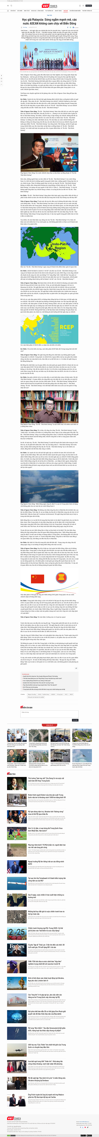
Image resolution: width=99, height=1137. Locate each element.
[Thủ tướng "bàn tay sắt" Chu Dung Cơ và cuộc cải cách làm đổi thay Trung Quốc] (17, 783)
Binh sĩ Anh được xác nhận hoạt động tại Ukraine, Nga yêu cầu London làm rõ (46, 979)
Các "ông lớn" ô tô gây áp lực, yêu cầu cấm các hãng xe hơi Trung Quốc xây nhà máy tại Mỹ (45, 996)
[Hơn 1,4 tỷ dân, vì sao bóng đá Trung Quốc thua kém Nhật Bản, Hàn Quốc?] (17, 833)
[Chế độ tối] (83, 6)
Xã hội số (13, 10)
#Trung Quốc (60, 694)
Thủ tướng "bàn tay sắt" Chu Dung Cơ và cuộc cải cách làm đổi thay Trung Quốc (46, 779)
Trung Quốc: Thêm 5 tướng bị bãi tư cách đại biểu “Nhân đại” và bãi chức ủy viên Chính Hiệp (16, 765)
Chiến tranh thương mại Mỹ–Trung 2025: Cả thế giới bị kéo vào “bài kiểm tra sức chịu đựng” (45, 929)
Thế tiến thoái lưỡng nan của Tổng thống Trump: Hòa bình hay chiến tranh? (42, 678)
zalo (82, 1127)
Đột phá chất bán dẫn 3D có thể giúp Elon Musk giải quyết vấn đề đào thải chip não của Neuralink (47, 1012)
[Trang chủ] (8, 10)
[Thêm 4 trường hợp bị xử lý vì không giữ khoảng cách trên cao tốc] (60, 755)
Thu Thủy (25, 27)
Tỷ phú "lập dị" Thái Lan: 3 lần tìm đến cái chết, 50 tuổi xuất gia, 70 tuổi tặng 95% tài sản (46, 946)
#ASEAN (53, 694)
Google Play (89, 1135)
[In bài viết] (70, 27)
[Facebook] (67, 27)
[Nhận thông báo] (80, 6)
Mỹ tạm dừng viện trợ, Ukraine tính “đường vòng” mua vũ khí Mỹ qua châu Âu (46, 812)
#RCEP (71, 694)
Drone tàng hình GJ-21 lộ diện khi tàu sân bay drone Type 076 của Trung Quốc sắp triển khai (82, 765)
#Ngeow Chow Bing (32, 694)
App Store (83, 1135)
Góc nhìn (19, 10)
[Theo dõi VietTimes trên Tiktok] (87, 1127)
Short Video (58, 10)
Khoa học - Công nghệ (37, 10)
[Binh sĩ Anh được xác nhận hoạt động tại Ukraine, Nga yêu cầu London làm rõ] (17, 983)
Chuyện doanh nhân (75, 10)
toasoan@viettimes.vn (84, 1121)
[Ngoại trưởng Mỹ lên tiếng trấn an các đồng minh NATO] (17, 866)
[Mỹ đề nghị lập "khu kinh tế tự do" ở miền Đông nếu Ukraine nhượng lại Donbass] (17, 1083)
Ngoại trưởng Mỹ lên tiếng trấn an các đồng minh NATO (46, 862)
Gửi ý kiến (75, 720)
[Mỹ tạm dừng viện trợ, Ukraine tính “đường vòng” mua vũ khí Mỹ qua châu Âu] (17, 816)
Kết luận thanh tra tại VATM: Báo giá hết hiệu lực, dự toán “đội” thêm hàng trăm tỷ (60, 745)
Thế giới (65, 10)
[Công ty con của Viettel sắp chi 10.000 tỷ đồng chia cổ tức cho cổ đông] (82, 735)
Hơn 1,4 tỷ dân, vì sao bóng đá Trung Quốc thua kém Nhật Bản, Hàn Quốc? (45, 829)
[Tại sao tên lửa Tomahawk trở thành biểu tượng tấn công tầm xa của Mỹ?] (17, 883)
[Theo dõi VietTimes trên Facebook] (80, 1127)
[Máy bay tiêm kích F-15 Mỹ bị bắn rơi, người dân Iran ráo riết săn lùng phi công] (17, 850)
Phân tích (11, 774)
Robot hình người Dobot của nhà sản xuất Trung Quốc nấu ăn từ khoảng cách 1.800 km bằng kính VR (47, 796)
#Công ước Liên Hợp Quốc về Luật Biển (36, 697)
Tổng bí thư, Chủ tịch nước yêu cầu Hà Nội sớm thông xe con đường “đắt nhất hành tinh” (17, 745)
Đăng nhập (88, 5)
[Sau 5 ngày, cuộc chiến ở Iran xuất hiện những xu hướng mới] (17, 900)
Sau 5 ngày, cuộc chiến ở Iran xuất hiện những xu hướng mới (46, 896)
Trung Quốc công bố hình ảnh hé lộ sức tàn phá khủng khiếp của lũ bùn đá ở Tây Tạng (38, 745)
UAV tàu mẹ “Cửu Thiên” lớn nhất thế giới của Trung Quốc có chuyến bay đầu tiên (47, 1045)
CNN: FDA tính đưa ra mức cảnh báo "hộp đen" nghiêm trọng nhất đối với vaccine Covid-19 (45, 962)
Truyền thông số (87, 10)
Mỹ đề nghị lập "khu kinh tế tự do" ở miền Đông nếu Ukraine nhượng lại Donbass (46, 1079)
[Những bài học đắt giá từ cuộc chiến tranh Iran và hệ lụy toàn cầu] (17, 916)
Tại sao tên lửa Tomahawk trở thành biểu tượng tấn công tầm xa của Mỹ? (47, 879)
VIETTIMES (49, 5)
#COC (66, 694)
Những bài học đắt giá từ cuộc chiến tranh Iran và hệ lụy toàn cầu (46, 912)
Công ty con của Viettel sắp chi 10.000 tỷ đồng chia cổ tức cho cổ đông (81, 745)
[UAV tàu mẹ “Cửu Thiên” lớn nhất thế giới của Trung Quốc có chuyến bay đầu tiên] (17, 1050)
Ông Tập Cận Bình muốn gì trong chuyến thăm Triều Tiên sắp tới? (40, 685)
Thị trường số (49, 10)
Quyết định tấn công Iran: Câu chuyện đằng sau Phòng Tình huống (40, 676)
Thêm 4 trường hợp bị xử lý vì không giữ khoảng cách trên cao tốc (60, 764)
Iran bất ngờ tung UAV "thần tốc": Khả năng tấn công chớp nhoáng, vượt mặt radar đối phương (45, 1062)
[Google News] (75, 27)
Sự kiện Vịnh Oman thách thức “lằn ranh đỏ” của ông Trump (38, 683)
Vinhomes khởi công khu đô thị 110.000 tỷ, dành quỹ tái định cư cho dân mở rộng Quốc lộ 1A (38, 765)
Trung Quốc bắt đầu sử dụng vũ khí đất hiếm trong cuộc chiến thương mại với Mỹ (44, 689)
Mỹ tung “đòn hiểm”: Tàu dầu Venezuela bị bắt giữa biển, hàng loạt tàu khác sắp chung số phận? (46, 1029)
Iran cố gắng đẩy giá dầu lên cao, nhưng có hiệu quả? (37, 680)
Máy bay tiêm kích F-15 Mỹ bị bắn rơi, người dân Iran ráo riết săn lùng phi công (47, 846)
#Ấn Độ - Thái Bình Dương (43, 694)
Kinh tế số (27, 10)
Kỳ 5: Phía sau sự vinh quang (30, 687)
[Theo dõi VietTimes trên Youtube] (85, 1127)
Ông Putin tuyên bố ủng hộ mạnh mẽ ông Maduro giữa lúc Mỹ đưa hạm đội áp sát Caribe (46, 1095)
